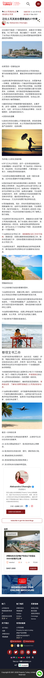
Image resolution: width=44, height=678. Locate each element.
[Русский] (14, 657)
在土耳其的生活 (10, 11)
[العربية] (16, 657)
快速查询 (33, 568)
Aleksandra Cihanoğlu (18, 23)
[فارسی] (21, 657)
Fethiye (18, 613)
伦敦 (3, 631)
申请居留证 (33, 374)
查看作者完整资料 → (15, 512)
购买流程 (34, 611)
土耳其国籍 (20, 627)
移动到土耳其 (7, 14)
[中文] (19, 657)
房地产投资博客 (21, 633)
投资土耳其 (34, 608)
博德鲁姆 (19, 611)
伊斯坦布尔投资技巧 (23, 635)
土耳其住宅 (5, 608)
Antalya (18, 616)
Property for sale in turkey (24, 630)
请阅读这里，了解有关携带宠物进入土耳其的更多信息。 (22, 384)
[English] (11, 657)
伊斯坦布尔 (20, 608)
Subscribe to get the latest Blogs (22, 520)
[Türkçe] (24, 657)
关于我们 (5, 628)
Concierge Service (34, 617)
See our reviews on (22, 661)
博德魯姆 (5, 637)
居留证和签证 (35, 613)
